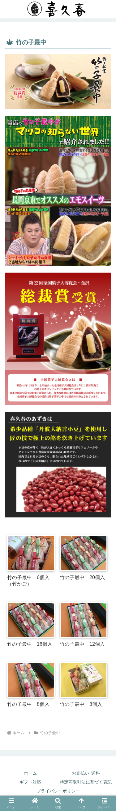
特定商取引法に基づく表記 (86, 782)
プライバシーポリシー (58, 790)
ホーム (30, 773)
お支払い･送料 (86, 773)
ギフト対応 (30, 782)
